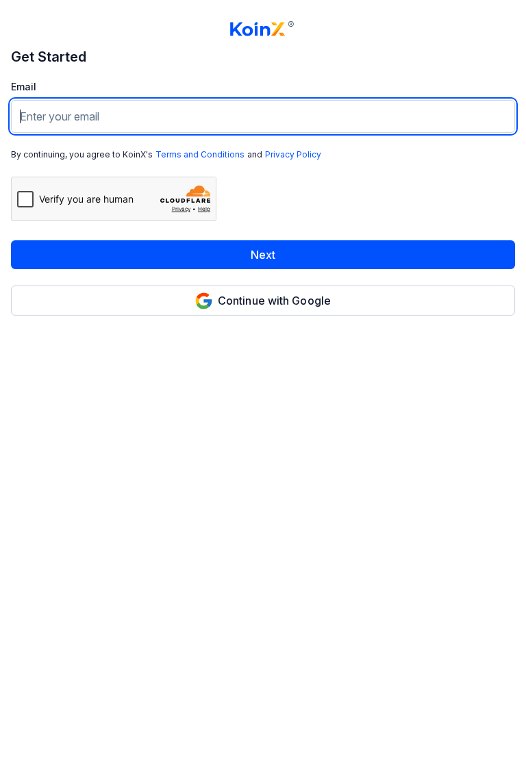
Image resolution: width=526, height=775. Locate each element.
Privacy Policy (293, 154)
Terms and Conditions (200, 154)
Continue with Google (274, 300)
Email (23, 87)
